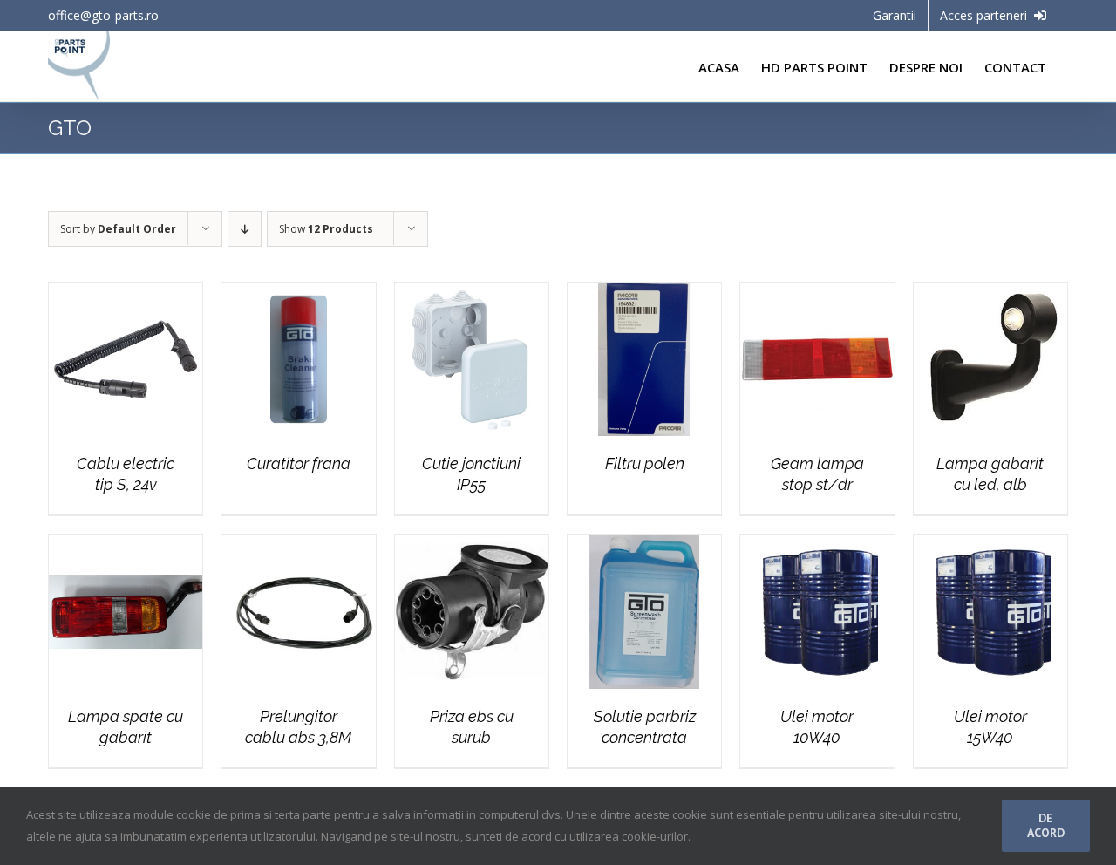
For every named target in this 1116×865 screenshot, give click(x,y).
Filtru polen (644, 463)
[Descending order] (245, 229)
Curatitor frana (298, 463)
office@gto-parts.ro (103, 15)
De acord (1046, 825)
